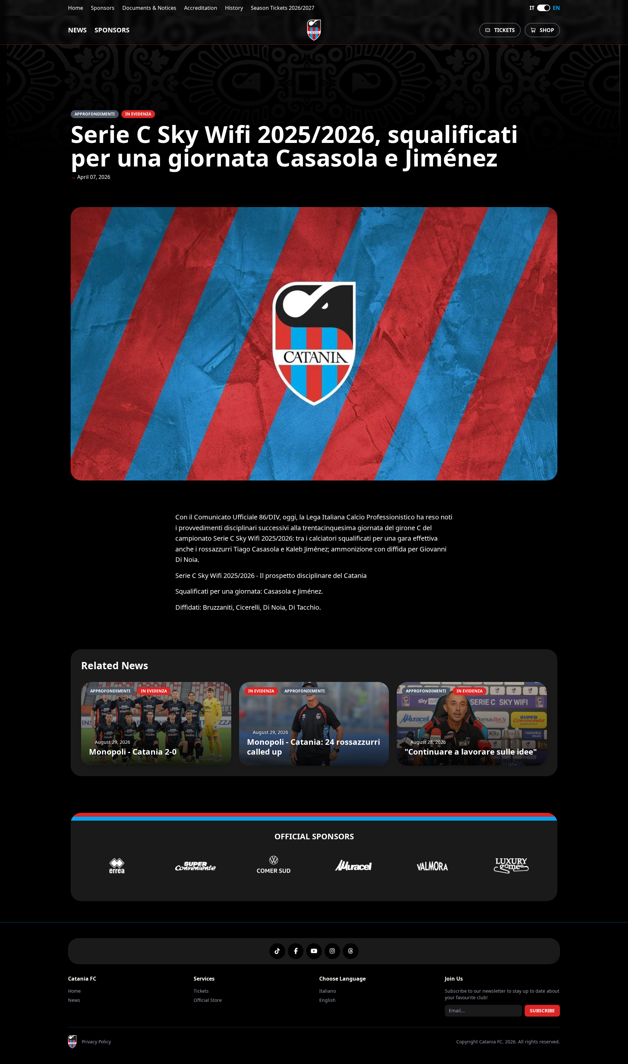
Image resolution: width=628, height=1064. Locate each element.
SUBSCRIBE (542, 1010)
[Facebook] (296, 951)
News (77, 30)
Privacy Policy (96, 1041)
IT (532, 7)
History (234, 7)
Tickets (201, 991)
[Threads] (350, 951)
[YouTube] (314, 951)
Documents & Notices (149, 7)
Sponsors (102, 7)
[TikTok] (277, 951)
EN (556, 7)
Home (75, 7)
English (327, 1000)
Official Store (208, 1000)
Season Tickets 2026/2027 (282, 7)
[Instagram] (332, 951)
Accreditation (200, 7)
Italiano (327, 991)
